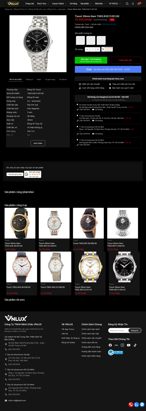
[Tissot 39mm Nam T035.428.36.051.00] (20, 223)
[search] (106, 11)
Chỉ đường (99, 109)
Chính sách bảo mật (90, 333)
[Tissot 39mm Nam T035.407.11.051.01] (124, 267)
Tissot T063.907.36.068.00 (85, 243)
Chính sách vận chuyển (91, 338)
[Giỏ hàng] (138, 3)
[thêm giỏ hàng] (27, 210)
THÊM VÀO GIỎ (125, 60)
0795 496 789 (111, 69)
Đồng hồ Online (68, 342)
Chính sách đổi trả (89, 342)
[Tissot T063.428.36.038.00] (21, 267)
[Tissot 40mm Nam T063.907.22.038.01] (54, 223)
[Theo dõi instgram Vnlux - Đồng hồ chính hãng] (122, 345)
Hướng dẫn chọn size (84, 27)
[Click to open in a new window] (37, 43)
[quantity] (87, 49)
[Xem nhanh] (32, 210)
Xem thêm (38, 143)
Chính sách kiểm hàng (91, 356)
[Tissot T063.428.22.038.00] (55, 267)
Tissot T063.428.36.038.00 (18, 287)
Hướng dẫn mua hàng (91, 347)
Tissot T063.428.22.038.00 (52, 287)
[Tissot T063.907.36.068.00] (88, 223)
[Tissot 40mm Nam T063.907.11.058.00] (122, 223)
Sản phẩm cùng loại (16, 205)
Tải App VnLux (68, 329)
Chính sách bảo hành (91, 329)
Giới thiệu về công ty (71, 338)
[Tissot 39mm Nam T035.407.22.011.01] (90, 267)
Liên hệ (65, 333)
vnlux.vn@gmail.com (17, 400)
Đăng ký (134, 330)
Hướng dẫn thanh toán (91, 351)
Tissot (87, 24)
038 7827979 (85, 109)
